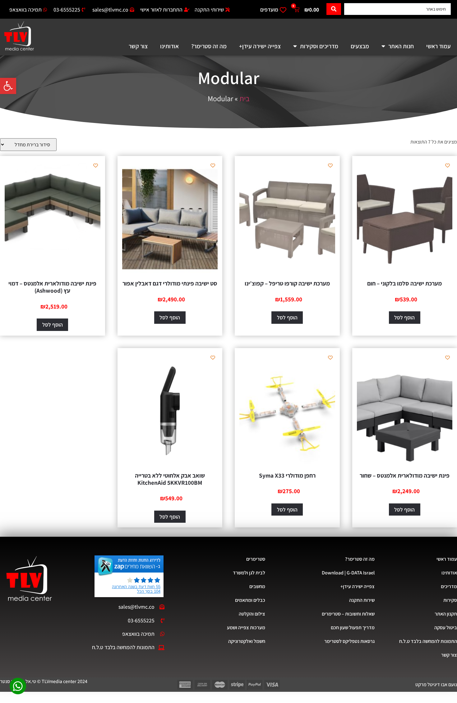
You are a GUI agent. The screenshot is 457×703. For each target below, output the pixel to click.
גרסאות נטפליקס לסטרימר (349, 641)
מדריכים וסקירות (319, 46)
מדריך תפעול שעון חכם (353, 627)
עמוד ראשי (438, 46)
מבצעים (360, 46)
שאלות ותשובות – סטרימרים (348, 614)
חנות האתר (401, 46)
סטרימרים (255, 559)
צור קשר (138, 46)
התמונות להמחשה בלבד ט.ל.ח (428, 641)
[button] (8, 86)
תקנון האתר (446, 614)
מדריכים (449, 586)
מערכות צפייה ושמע (246, 627)
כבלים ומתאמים (250, 600)
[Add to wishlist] (448, 165)
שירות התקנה (362, 600)
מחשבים (257, 586)
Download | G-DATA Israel (348, 572)
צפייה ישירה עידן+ (260, 46)
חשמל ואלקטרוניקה (246, 641)
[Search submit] (333, 9)
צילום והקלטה (252, 614)
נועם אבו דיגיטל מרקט (436, 684)
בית (244, 98)
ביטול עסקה (445, 627)
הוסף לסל (404, 317)
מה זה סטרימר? (209, 46)
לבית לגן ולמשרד (249, 572)
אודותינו (169, 46)
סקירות (450, 600)
